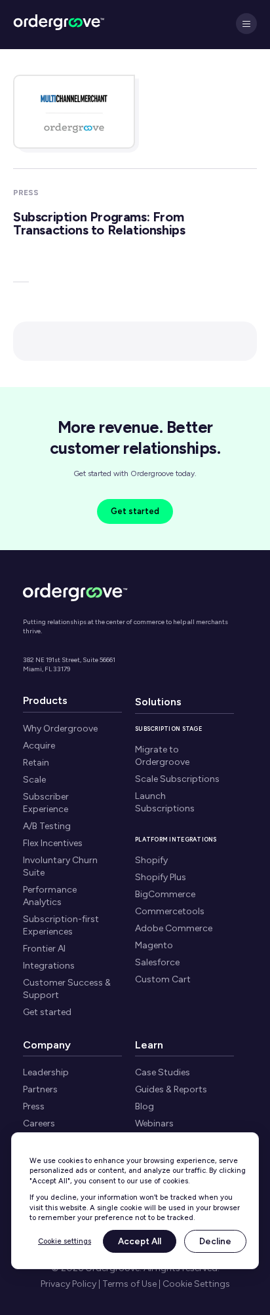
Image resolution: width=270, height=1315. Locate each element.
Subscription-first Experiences (61, 925)
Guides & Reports (171, 1089)
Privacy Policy (68, 1284)
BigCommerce (165, 894)
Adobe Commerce (173, 928)
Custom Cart (163, 979)
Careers (39, 1123)
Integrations (49, 965)
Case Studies (162, 1072)
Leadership (46, 1072)
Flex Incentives (53, 843)
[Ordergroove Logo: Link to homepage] (75, 590)
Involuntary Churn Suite (60, 866)
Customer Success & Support (67, 989)
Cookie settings (64, 1241)
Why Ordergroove (60, 728)
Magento (154, 945)
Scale (34, 779)
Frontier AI (44, 948)
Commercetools (169, 911)
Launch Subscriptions (165, 802)
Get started (135, 511)
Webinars (154, 1123)
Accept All (139, 1241)
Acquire (39, 745)
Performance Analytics (50, 896)
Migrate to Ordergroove (162, 756)
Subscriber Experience (46, 803)
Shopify (151, 860)
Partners (40, 1089)
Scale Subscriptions (177, 779)
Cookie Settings (196, 1284)
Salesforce (157, 962)
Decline (215, 1241)
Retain (36, 762)
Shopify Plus (160, 877)
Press (34, 1106)
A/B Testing (47, 826)
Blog (144, 1106)
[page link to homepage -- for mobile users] (59, 24)
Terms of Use (129, 1284)
